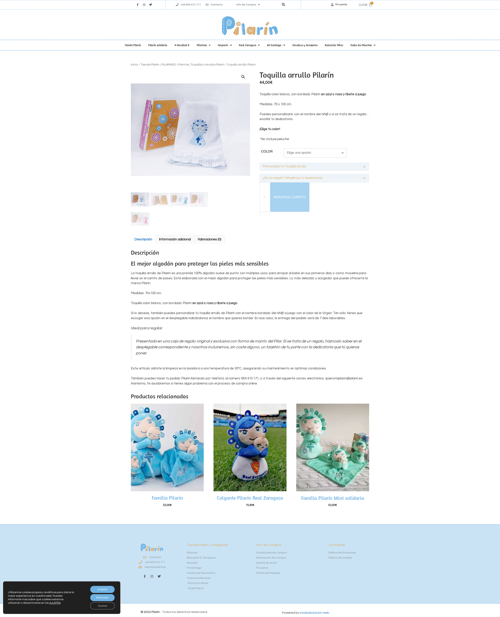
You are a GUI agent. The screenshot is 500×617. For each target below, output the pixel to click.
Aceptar (102, 589)
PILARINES (169, 64)
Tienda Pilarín (133, 45)
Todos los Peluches (361, 45)
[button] (283, 5)
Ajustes (102, 605)
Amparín (223, 45)
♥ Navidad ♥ (181, 45)
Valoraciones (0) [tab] (209, 239)
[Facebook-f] (145, 576)
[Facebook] (137, 4)
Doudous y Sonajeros (305, 45)
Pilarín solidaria (157, 45)
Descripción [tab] (143, 239)
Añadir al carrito (289, 197)
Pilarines (202, 45)
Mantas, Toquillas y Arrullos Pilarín (201, 64)
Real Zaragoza (247, 45)
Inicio (134, 64)
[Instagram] (144, 4)
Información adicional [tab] (175, 239)
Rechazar (102, 597)
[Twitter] (150, 4)
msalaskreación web (314, 612)
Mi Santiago (274, 45)
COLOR (267, 151)
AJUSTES (55, 603)
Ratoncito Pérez (334, 45)
